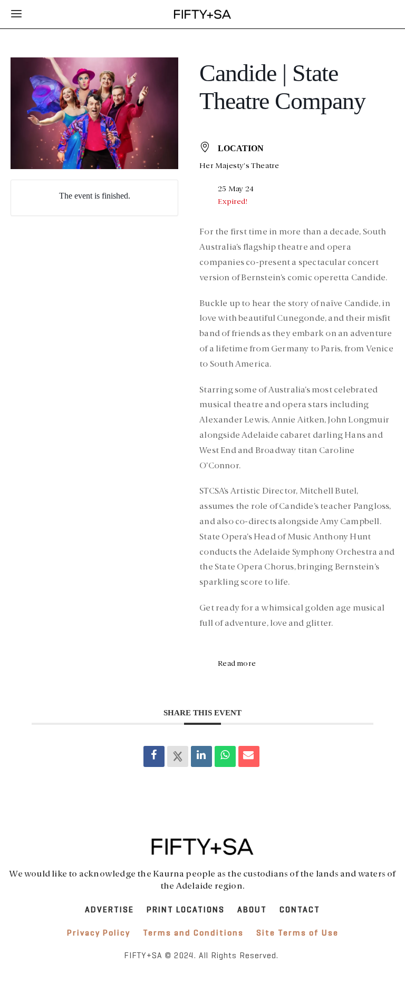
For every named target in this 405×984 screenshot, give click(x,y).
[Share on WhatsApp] (225, 756)
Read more (237, 663)
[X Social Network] (177, 756)
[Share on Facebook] (154, 756)
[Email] (248, 756)
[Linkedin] (201, 756)
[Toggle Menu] (16, 14)
